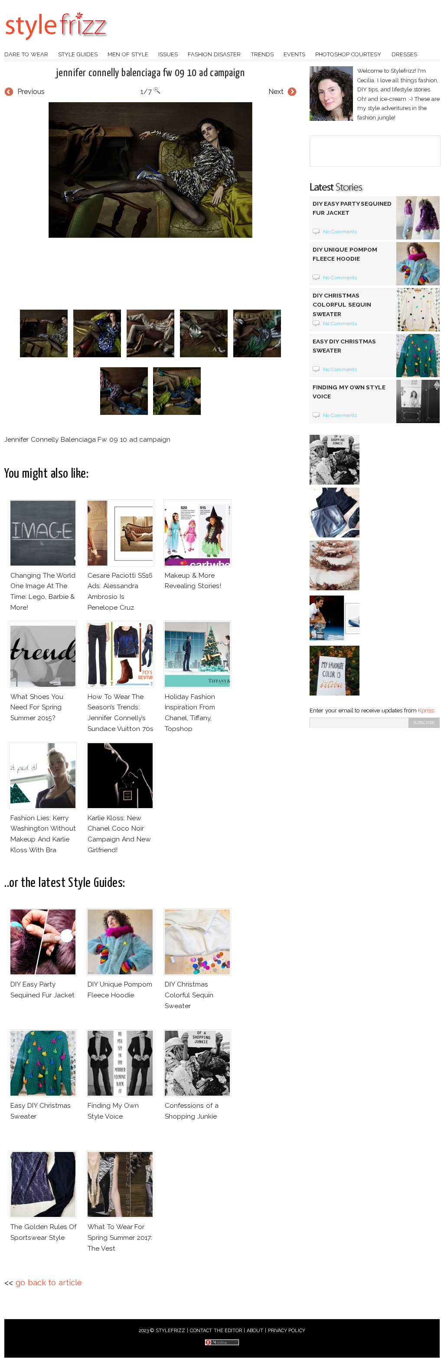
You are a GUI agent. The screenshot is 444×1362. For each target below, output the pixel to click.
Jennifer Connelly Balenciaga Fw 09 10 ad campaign (150, 73)
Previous (31, 91)
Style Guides (78, 54)
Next (276, 91)
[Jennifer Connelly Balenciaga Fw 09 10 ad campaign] (150, 169)
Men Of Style (128, 54)
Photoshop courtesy (348, 54)
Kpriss (426, 710)
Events (294, 54)
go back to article (49, 1282)
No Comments (340, 232)
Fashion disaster (214, 54)
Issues (168, 54)
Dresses (404, 54)
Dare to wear (26, 54)
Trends (262, 54)
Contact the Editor (216, 1330)
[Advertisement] (162, 273)
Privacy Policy (287, 1330)
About (255, 1330)
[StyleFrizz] (56, 44)
